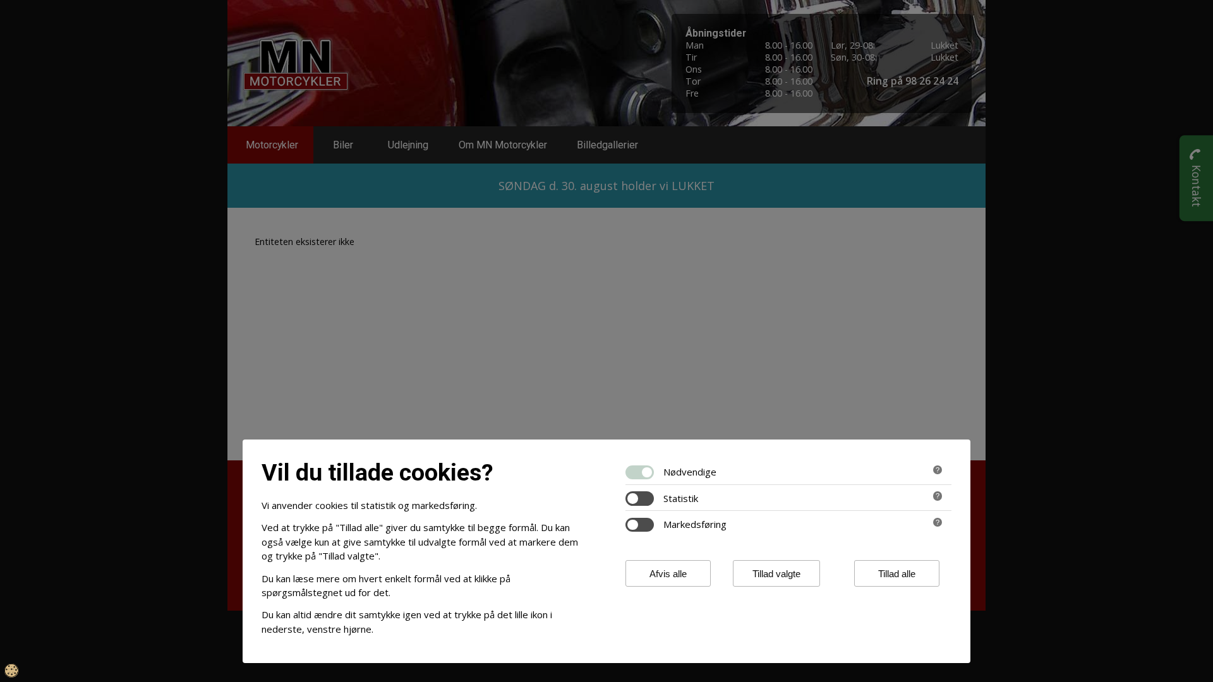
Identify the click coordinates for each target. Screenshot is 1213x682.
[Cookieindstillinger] (11, 671)
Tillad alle (896, 573)
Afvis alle (668, 573)
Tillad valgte (776, 573)
